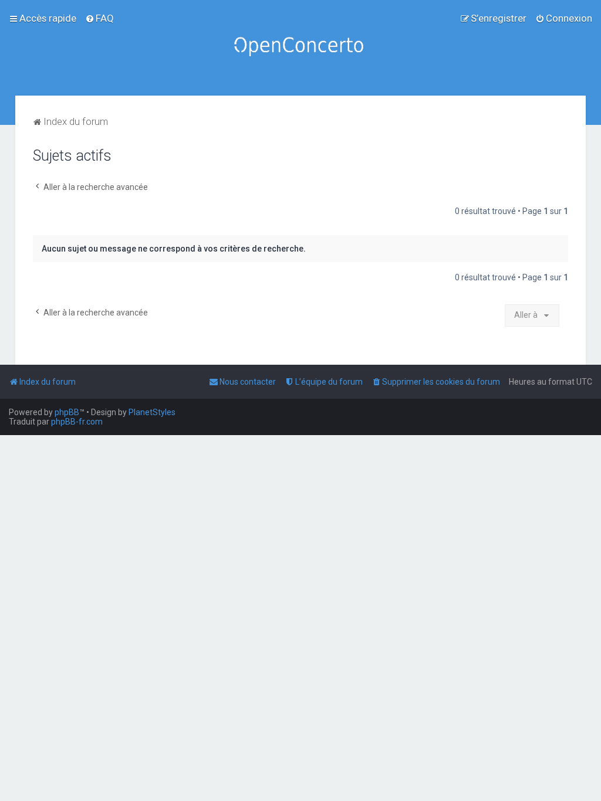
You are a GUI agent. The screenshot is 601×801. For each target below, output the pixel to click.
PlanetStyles (152, 412)
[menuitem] (99, 18)
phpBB (67, 412)
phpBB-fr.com (77, 421)
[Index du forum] (300, 47)
